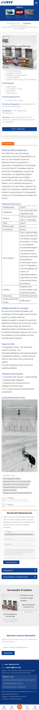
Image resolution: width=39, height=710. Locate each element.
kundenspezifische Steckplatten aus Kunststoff (19, 680)
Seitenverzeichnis (15, 696)
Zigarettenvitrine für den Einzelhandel (16, 481)
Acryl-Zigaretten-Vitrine (11, 479)
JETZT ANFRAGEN (18, 129)
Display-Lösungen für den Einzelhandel (17, 493)
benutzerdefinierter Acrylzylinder (14, 687)
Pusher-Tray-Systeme (19, 25)
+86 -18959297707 (12, 664)
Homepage (27, 23)
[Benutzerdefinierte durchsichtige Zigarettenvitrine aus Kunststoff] (10, 603)
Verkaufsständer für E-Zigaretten (15, 487)
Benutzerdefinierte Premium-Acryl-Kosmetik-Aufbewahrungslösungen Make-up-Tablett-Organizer (28, 606)
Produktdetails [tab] (8, 143)
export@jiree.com (13, 667)
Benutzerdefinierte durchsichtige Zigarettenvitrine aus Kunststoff (19, 534)
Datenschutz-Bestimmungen (11, 699)
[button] (38, 607)
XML (24, 696)
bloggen (4, 696)
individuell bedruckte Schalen (13, 683)
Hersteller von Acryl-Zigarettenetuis (16, 484)
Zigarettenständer (9, 490)
